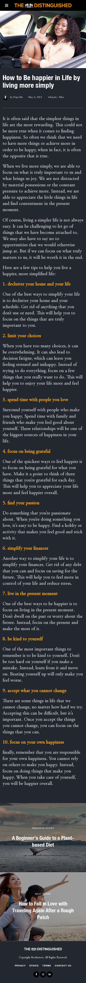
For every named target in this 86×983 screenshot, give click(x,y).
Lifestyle (52, 97)
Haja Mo (18, 97)
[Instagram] (43, 974)
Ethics (34, 965)
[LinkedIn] (50, 974)
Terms (46, 965)
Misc (61, 97)
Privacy (20, 965)
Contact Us (63, 965)
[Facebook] (36, 974)
